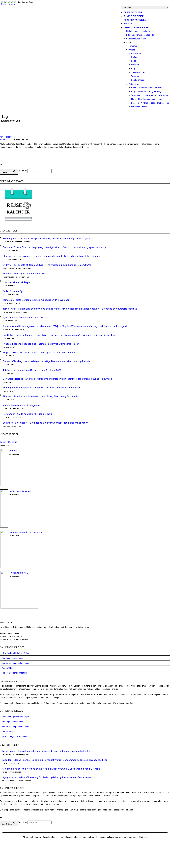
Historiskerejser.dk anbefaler (14, 672)
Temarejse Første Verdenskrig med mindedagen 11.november (36, 299)
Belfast (134, 57)
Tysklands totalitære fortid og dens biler (23, 317)
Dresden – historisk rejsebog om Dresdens (150, 102)
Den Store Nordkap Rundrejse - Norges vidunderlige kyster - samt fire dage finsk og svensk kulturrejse (57, 378)
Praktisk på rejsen (135, 19)
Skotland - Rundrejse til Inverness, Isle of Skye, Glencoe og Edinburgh (40, 396)
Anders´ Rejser (8, 667)
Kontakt (128, 23)
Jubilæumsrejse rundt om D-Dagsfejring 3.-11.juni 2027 (32, 370)
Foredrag (133, 45)
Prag (133, 68)
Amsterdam (136, 53)
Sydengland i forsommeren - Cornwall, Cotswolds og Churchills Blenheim (42, 387)
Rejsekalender (133, 12)
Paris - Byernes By (12, 291)
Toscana (135, 76)
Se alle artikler (137, 79)
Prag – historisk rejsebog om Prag (146, 91)
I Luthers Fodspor (139, 106)
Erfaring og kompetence (12, 658)
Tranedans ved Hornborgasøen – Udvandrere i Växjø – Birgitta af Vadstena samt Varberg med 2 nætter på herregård (65, 326)
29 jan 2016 (4, 140)
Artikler (132, 49)
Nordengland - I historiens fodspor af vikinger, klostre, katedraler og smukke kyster (46, 238)
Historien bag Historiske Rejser (140, 31)
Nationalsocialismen (20, 491)
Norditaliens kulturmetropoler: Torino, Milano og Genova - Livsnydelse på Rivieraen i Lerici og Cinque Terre (59, 334)
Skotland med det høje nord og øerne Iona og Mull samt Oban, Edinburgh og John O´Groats (52, 256)
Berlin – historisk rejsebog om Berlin (147, 87)
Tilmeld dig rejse (134, 16)
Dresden (135, 64)
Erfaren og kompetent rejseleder (140, 34)
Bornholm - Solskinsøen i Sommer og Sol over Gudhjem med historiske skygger (45, 422)
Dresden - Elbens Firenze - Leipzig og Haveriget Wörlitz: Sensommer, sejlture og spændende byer (55, 247)
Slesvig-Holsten (138, 72)
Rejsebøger (134, 84)
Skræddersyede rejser (136, 38)
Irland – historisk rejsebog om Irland (147, 99)
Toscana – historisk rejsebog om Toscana (149, 95)
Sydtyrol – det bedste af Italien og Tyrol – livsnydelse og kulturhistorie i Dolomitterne (47, 264)
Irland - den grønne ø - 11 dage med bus (24, 405)
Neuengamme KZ (18, 572)
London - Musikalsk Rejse (16, 282)
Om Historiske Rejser (136, 27)
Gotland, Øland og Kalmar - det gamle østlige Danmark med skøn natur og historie (46, 361)
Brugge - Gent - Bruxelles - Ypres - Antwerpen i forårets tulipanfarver (39, 352)
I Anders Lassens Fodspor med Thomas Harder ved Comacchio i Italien (41, 343)
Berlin (133, 60)
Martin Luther (8, 136)
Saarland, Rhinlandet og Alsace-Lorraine (24, 273)
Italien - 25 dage (8, 441)
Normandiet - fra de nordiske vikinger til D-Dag (27, 413)
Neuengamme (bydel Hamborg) (26, 531)
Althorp (13, 450)
